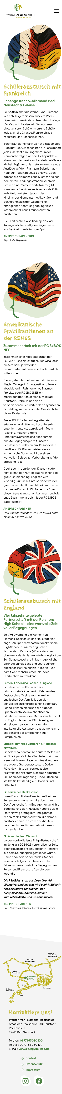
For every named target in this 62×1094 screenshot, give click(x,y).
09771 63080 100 (31, 1040)
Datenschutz (34, 1064)
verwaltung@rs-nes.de (34, 1048)
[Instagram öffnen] (25, 1081)
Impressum (33, 1070)
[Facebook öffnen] (39, 1081)
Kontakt (31, 1058)
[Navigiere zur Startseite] (21, 11)
